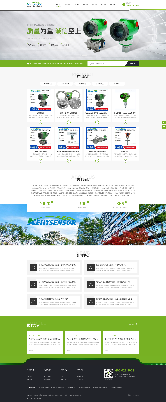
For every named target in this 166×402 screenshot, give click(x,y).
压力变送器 (82, 84)
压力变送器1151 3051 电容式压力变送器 (125, 113)
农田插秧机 (71, 387)
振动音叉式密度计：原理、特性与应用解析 (111, 265)
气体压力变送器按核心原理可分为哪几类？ (53, 299)
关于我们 (67, 4)
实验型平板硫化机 (84, 387)
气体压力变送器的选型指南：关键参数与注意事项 (113, 282)
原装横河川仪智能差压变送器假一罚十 (69, 151)
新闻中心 (85, 4)
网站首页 (58, 4)
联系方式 (80, 376)
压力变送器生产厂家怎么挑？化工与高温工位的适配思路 (121, 339)
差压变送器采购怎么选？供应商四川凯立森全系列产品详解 (45, 339)
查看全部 (117, 84)
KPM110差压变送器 (40, 151)
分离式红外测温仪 (58, 387)
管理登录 (128, 395)
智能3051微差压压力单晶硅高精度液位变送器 (97, 113)
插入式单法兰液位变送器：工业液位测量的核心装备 (114, 299)
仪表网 (39, 398)
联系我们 (112, 4)
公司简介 (29, 376)
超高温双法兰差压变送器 (97, 151)
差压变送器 (48, 84)
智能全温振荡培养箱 (100, 387)
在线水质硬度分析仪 (117, 387)
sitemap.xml (136, 395)
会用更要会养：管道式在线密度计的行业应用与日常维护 (83, 339)
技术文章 (94, 4)
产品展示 (76, 4)
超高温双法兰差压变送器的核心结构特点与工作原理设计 (58, 265)
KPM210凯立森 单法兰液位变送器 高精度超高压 (53, 63)
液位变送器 (100, 84)
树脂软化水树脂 (44, 387)
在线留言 (103, 4)
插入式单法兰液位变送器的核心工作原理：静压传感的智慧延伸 (58, 282)
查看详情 (40, 122)
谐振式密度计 (125, 151)
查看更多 (133, 324)
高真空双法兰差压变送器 (68, 113)
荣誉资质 (29, 379)
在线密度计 (65, 84)
